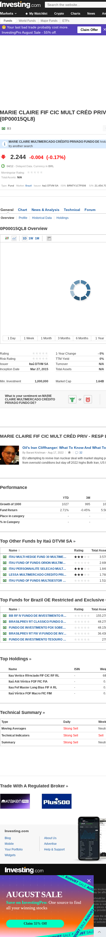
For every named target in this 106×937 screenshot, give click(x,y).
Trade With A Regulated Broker (32, 785)
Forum (90, 210)
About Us (50, 838)
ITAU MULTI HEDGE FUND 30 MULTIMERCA (38, 557)
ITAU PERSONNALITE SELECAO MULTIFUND (38, 569)
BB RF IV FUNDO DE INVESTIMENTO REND (38, 615)
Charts (75, 13)
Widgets (10, 855)
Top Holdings (14, 658)
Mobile (9, 844)
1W (31, 238)
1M (37, 238)
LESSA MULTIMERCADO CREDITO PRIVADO (38, 574)
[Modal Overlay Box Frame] (47, 906)
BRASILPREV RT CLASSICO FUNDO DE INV (38, 621)
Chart (22, 210)
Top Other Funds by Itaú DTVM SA (36, 541)
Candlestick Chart (7, 238)
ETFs (65, 21)
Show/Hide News (49, 238)
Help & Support (54, 849)
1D (25, 238)
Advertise (50, 844)
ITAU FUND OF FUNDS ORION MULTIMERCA (38, 563)
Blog (8, 838)
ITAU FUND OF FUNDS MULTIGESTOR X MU (38, 580)
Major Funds (49, 21)
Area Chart (14, 238)
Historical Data (42, 218)
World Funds (27, 21)
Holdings (62, 218)
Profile (23, 218)
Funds (8, 21)
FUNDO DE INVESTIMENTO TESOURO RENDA (38, 639)
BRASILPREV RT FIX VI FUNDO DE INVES (38, 633)
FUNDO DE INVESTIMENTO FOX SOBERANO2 (38, 627)
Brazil (28, 185)
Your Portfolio (14, 849)
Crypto (59, 13)
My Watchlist (38, 13)
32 (80, 452)
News (91, 13)
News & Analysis (45, 210)
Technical (72, 210)
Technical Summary (21, 712)
